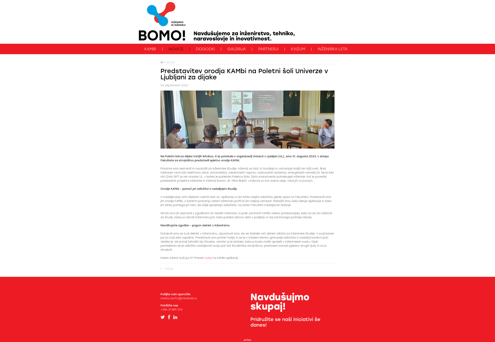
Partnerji (268, 49)
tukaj (208, 258)
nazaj (167, 268)
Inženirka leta (332, 49)
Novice (176, 49)
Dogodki (205, 49)
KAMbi (150, 49)
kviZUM (298, 49)
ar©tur (247, 339)
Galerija (236, 49)
